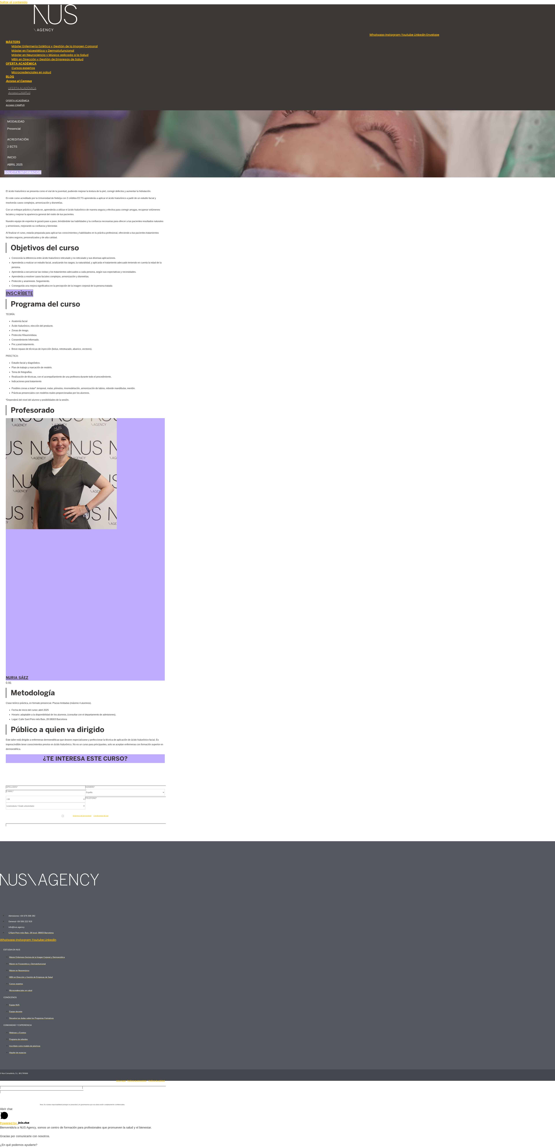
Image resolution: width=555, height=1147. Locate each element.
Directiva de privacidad (82, 816)
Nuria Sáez (17, 677)
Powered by (9, 1123)
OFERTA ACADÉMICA (22, 88)
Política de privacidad (136, 1080)
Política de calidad (157, 1080)
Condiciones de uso (101, 816)
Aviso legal (121, 1080)
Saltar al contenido (13, 2)
